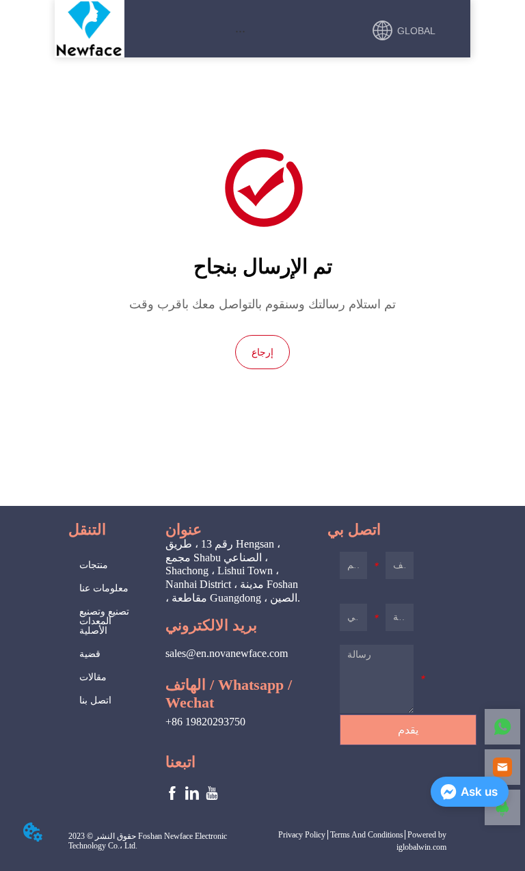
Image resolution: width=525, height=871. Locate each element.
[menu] (241, 31)
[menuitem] (241, 31)
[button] (240, 31)
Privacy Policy (301, 835)
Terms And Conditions (366, 835)
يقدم (408, 730)
